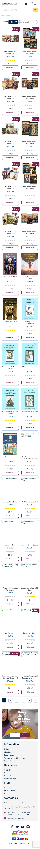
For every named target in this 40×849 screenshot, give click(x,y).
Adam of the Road (10, 502)
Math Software (10, 791)
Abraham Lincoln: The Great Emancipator (30, 458)
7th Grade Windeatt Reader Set (29, 188)
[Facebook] (12, 826)
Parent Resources (10, 776)
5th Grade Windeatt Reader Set (29, 98)
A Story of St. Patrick (30, 412)
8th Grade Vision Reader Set (10, 233)
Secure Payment (10, 761)
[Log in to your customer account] (26, 4)
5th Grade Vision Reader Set (10, 98)
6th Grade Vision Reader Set (10, 143)
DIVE (6, 794)
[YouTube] (22, 826)
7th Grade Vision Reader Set (10, 188)
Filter (13, 22)
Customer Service (10, 779)
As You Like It (10, 633)
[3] (10, 60)
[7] (11, 551)
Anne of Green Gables (30, 545)
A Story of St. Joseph (30, 367)
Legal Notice (9, 755)
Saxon (6, 788)
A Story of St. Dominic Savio (10, 368)
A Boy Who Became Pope (30, 278)
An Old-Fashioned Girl (30, 502)
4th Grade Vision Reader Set (10, 53)
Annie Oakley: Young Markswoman (10, 589)
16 (29, 700)
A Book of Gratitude (10, 277)
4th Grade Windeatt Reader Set (29, 53)
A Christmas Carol (10, 322)
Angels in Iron (10, 545)
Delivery (7, 749)
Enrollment (8, 773)
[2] (8, 60)
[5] (14, 60)
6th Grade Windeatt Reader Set (29, 143)
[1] (6, 60)
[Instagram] (28, 826)
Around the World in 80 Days (29, 589)
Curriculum (8, 770)
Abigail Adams (10, 457)
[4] (12, 60)
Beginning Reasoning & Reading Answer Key (29, 677)
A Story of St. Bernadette (30, 323)
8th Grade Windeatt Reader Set (29, 233)
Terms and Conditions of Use (15, 758)
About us (7, 752)
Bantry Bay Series (29, 633)
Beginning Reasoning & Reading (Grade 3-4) (10, 677)
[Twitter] (17, 826)
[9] (13, 551)
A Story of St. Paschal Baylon (10, 413)
